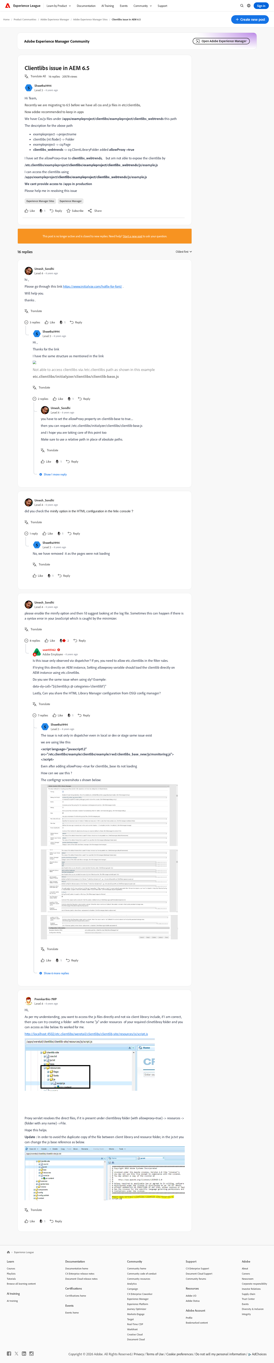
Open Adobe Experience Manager (224, 41)
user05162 (49, 650)
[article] (103, 296)
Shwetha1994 (42, 85)
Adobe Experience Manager (54, 19)
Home (6, 19)
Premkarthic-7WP (45, 999)
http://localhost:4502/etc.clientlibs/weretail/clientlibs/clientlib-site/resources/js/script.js (86, 1034)
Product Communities (25, 19)
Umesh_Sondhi (44, 269)
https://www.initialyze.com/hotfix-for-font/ (92, 286)
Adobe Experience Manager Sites (90, 19)
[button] (250, 19)
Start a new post (132, 236)
